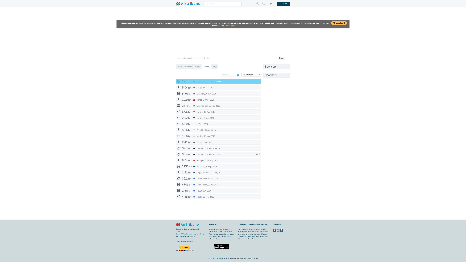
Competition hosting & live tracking (252, 224)
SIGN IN (283, 4)
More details (231, 26)
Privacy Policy (241, 258)
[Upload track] (263, 3)
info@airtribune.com (187, 241)
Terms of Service (252, 258)
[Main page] (188, 3)
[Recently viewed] (257, 3)
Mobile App (213, 224)
